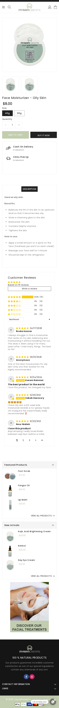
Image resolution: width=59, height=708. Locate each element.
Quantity (7, 119)
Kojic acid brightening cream (34, 531)
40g (7, 113)
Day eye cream (26, 560)
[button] (14, 297)
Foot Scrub (24, 471)
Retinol (22, 545)
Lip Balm (22, 499)
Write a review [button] (29, 288)
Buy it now (44, 135)
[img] (22, 328)
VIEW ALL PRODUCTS (41, 515)
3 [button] (29, 440)
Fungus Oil (24, 485)
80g (19, 113)
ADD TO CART (15, 134)
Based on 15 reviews (18, 284)
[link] (29, 607)
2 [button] (23, 440)
